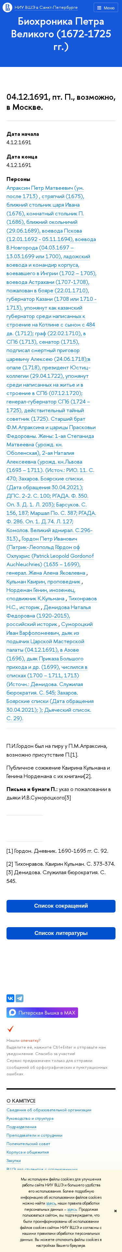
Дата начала (23, 133)
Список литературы (61, 933)
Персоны (18, 179)
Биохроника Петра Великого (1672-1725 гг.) (61, 33)
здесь (51, 1203)
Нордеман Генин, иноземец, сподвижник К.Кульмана (41, 594)
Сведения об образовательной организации (49, 1110)
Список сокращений (61, 906)
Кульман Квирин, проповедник (44, 581)
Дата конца (22, 156)
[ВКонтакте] (10, 998)
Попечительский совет (28, 1143)
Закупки (14, 1160)
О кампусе (21, 1100)
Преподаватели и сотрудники (34, 1135)
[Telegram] (19, 998)
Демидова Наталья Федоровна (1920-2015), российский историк (49, 615)
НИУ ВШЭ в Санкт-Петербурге (46, 7)
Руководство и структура (30, 1118)
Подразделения (21, 1127)
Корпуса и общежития (28, 1152)
